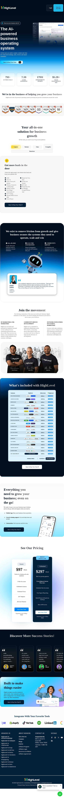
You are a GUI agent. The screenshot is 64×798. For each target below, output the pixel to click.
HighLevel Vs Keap (6, 748)
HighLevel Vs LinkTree (7, 750)
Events (21, 744)
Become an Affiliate (25, 751)
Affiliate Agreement (25, 754)
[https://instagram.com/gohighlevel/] (55, 737)
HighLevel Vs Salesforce (8, 767)
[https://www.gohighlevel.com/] (20, 8)
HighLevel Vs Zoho (6, 764)
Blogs (20, 741)
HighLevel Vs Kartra (7, 752)
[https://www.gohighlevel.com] (31, 779)
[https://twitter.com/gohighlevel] (58, 737)
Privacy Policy (21, 785)
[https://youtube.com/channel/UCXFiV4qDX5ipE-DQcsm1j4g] (62, 737)
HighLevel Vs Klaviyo (7, 762)
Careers (21, 739)
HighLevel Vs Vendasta (8, 755)
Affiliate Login (23, 749)
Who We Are (22, 737)
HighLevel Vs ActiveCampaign (6, 737)
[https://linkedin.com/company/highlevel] (52, 741)
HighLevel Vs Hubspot (8, 741)
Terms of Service (30, 785)
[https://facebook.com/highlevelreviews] (52, 737)
